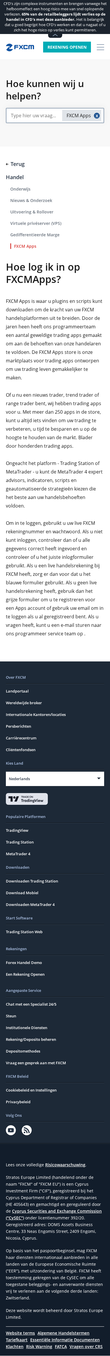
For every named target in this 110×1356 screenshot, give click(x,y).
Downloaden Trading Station (32, 881)
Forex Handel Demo (24, 962)
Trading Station (20, 842)
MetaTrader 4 (18, 853)
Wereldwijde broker (24, 702)
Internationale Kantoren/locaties (36, 714)
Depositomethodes (23, 1051)
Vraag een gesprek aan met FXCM (36, 1062)
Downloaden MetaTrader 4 (30, 904)
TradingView (17, 830)
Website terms (20, 1333)
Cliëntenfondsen (20, 749)
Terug (18, 163)
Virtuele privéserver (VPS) (35, 223)
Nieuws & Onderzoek (31, 200)
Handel (15, 177)
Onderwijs (20, 189)
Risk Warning (39, 1346)
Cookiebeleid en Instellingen (31, 1090)
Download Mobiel (22, 892)
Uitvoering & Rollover (31, 212)
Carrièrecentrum (21, 738)
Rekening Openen (67, 47)
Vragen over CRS (86, 1346)
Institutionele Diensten (26, 1027)
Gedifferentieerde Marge (35, 234)
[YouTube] (11, 1130)
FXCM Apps (25, 246)
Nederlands (19, 778)
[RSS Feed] (27, 1130)
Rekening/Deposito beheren (31, 1039)
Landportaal (17, 691)
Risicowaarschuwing (65, 1164)
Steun (11, 1016)
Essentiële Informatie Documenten (65, 1340)
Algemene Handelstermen (63, 1333)
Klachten (14, 1346)
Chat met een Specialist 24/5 (31, 1004)
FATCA (61, 1346)
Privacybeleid (18, 1101)
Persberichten (18, 726)
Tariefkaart (17, 1340)
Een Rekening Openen (25, 974)
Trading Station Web (24, 931)
